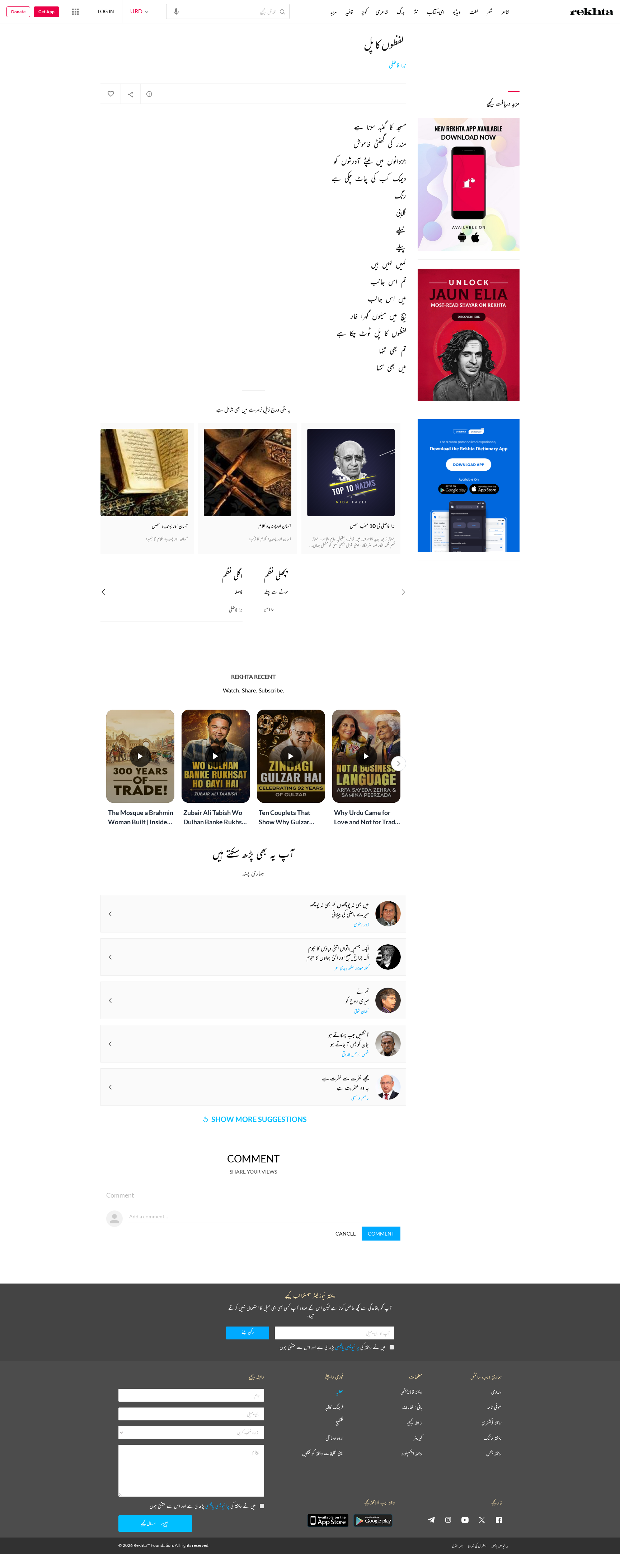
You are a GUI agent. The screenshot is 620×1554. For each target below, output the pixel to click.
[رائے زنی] (149, 94)
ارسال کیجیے (148, 1523)
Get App (46, 11)
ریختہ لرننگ (493, 1438)
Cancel (345, 1234)
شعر (490, 12)
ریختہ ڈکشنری (492, 1423)
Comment (381, 1234)
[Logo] (592, 12)
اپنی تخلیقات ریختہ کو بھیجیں (322, 1453)
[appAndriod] (372, 1520)
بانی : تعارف (412, 1407)
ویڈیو (457, 12)
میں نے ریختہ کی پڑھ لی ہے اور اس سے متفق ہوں (332, 1347)
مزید (333, 12)
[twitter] (482, 1519)
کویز (364, 12)
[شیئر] (131, 94)
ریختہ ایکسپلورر (411, 1453)
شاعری (382, 12)
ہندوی (496, 1392)
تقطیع (339, 1423)
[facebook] (498, 1519)
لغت (473, 12)
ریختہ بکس (494, 1453)
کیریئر (418, 1438)
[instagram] (448, 1519)
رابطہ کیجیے (414, 1423)
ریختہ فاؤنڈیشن (411, 1392)
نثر (415, 12)
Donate (18, 11)
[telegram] (431, 1519)
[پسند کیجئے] (110, 94)
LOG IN (106, 11)
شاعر (505, 12)
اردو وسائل (334, 1438)
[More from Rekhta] (75, 11)
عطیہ (339, 1392)
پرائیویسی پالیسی (347, 1347)
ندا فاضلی (397, 65)
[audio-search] (176, 11)
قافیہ (349, 12)
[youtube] (465, 1519)
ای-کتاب (435, 12)
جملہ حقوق (457, 1546)
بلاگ (401, 12)
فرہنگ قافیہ (334, 1407)
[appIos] (327, 1520)
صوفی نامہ (494, 1407)
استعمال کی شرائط (477, 1546)
